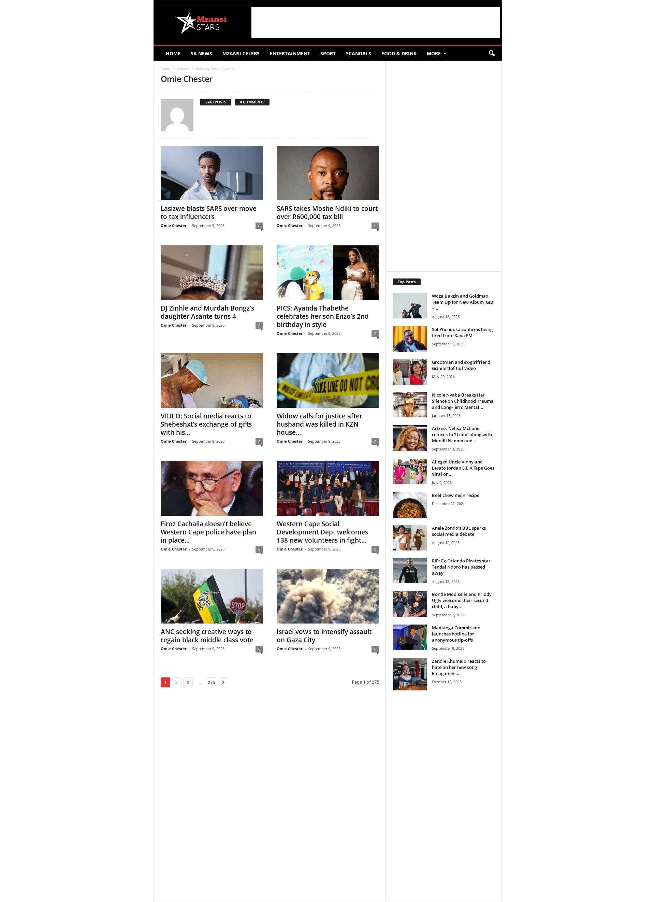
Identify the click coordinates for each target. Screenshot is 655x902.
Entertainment (290, 53)
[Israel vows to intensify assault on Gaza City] (328, 596)
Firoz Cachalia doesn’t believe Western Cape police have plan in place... (208, 532)
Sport (328, 53)
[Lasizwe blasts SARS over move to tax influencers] (212, 173)
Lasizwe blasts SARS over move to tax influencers (209, 212)
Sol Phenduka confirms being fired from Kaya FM (462, 332)
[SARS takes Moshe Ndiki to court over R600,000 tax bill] (328, 173)
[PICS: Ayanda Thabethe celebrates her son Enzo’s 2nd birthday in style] (328, 272)
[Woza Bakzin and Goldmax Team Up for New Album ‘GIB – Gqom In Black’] (410, 305)
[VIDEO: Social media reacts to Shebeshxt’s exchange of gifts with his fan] (212, 380)
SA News (201, 53)
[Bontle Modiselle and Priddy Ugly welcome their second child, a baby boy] (410, 604)
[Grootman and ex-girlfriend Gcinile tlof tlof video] (410, 372)
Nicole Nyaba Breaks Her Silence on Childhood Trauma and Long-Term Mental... (463, 401)
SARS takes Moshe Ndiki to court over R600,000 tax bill (327, 212)
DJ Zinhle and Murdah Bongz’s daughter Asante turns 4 (207, 312)
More (434, 53)
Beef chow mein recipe (455, 495)
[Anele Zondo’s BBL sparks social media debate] (410, 537)
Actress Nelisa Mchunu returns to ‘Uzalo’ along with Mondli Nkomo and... (462, 434)
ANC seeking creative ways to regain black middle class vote (207, 635)
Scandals (358, 53)
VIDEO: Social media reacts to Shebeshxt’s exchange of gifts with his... (206, 424)
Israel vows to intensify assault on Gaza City (324, 635)
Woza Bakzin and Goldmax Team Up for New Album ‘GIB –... (462, 302)
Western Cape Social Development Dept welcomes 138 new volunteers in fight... (322, 532)
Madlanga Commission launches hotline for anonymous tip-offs (456, 634)
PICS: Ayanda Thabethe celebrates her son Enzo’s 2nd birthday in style (323, 316)
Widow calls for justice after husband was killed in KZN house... (319, 424)
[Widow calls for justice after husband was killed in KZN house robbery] (328, 380)
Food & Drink (399, 53)
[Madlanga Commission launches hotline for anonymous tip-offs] (410, 637)
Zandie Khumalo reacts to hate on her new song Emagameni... (459, 667)
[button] (491, 53)
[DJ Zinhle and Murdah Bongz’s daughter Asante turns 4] (212, 272)
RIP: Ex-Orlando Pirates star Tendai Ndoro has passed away (461, 567)
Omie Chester (174, 225)
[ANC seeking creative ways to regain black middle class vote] (212, 596)
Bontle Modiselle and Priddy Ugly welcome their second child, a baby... (462, 600)
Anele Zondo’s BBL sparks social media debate (459, 531)
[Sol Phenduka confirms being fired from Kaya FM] (410, 339)
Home (173, 53)
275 (211, 682)
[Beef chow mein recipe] (410, 505)
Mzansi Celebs (241, 53)
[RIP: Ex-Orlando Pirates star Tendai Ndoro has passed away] (410, 570)
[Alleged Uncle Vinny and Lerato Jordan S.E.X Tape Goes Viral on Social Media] (410, 471)
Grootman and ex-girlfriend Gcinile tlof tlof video (461, 365)
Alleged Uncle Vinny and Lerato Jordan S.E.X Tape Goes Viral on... (463, 468)
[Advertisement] (375, 22)
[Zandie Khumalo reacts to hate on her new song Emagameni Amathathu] (410, 674)
